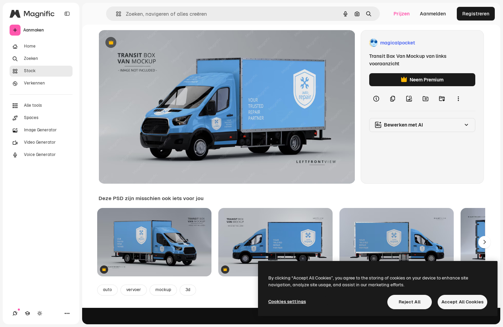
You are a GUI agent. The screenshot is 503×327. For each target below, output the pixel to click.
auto (107, 289)
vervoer (133, 289)
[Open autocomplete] (115, 13)
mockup (163, 289)
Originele (143, 43)
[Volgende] (484, 242)
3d (187, 289)
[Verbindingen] (15, 313)
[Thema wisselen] (39, 313)
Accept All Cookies (462, 302)
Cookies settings (287, 301)
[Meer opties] (458, 98)
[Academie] (27, 313)
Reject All (410, 302)
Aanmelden (433, 14)
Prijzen (402, 14)
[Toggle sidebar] (67, 13)
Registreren (475, 14)
